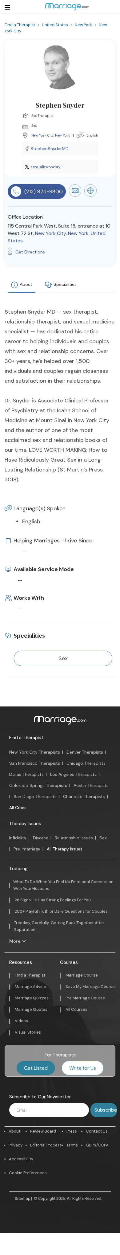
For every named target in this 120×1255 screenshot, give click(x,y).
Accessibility (21, 1159)
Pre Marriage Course (85, 998)
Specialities (65, 284)
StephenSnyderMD (49, 148)
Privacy (15, 1145)
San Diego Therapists (35, 796)
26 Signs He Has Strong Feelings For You (53, 900)
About (26, 284)
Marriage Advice (30, 986)
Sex (103, 838)
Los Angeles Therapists (73, 774)
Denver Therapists (84, 752)
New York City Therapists (34, 752)
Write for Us (82, 1068)
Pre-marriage (27, 849)
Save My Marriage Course (90, 986)
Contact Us (97, 1131)
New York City (42, 135)
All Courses (76, 1009)
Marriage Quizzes (32, 998)
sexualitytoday (45, 167)
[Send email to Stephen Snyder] (75, 195)
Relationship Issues (74, 838)
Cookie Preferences (28, 1172)
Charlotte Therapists (84, 796)
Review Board (43, 1131)
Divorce (40, 838)
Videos (21, 1020)
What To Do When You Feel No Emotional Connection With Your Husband (63, 885)
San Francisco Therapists (34, 763)
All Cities (17, 807)
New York (62, 135)
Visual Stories (28, 1032)
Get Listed (36, 1068)
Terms (72, 1145)
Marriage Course (82, 975)
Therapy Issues (25, 824)
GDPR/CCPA (97, 1145)
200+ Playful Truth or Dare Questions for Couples (61, 911)
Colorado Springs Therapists (38, 785)
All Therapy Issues (64, 849)
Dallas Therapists (26, 774)
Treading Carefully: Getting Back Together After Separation (59, 926)
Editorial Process (46, 1145)
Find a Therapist (26, 737)
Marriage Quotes (31, 1009)
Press (71, 1131)
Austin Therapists (91, 785)
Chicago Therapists (86, 763)
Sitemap (22, 1198)
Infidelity (17, 838)
